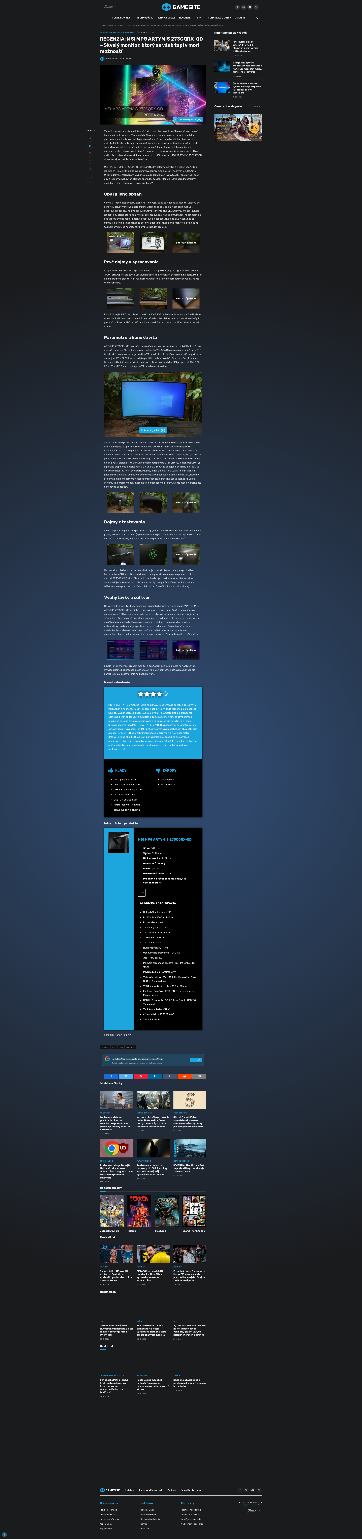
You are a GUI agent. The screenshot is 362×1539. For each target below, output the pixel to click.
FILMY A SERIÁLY (166, 18)
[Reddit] (90, 182)
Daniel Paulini (111, 59)
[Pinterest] (90, 153)
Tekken (131, 1231)
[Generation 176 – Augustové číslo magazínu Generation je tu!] (238, 127)
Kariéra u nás (106, 1524)
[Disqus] (153, 1437)
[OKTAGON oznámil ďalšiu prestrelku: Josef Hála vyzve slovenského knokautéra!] (153, 1254)
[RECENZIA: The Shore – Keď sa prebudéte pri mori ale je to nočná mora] (189, 1148)
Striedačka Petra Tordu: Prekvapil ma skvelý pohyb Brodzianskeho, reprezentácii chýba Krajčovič (115, 1386)
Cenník (144, 1524)
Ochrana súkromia (108, 1514)
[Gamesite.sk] (181, 7)
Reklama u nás (147, 1510)
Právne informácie (108, 1510)
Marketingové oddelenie (192, 1524)
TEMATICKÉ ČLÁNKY (219, 18)
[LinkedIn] (90, 160)
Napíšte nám (106, 1528)
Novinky (104, 1267)
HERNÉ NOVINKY (121, 18)
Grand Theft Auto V (193, 1231)
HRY (199, 18)
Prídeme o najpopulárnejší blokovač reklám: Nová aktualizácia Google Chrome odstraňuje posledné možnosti (116, 1171)
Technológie (180, 1113)
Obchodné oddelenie (190, 1514)
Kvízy (139, 1321)
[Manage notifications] (4, 1534)
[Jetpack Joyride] (112, 1211)
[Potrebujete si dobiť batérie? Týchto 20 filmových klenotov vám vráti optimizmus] (222, 45)
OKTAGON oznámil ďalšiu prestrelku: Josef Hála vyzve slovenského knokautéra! (150, 1276)
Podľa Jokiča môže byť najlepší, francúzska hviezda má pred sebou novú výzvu (153, 1385)
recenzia (130, 1047)
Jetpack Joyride (109, 1231)
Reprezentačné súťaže (112, 1376)
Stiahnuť (255, 106)
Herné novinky (144, 1113)
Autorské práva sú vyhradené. (250, 1505)
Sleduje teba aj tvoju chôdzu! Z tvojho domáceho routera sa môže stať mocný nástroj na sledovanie (247, 67)
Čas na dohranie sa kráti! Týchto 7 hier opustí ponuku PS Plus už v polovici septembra (247, 88)
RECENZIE (184, 18)
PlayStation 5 (144, 1161)
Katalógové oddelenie (191, 1519)
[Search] (257, 18)
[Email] (90, 175)
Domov (103, 25)
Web (142, 892)
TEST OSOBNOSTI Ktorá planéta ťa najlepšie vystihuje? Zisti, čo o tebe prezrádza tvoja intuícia (151, 1330)
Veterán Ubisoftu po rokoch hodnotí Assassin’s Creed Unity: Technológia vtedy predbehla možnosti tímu (153, 1122)
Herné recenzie (181, 1161)
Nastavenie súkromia (109, 1519)
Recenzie (111, 25)
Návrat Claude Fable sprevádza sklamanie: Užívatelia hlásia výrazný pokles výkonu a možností (188, 1122)
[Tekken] (139, 1211)
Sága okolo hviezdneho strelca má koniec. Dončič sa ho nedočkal (189, 1383)
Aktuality (142, 1376)
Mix (101, 1321)
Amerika (177, 1376)
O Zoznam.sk (109, 1503)
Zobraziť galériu (190, 120)
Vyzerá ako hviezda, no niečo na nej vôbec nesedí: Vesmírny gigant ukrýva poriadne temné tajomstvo (189, 1330)
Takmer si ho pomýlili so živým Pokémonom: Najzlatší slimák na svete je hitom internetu (116, 1330)
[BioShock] (167, 1211)
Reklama (147, 1503)
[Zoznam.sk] (254, 1512)
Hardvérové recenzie (125, 25)
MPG (114, 1047)
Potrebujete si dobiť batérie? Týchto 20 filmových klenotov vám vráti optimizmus (245, 46)
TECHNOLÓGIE (145, 18)
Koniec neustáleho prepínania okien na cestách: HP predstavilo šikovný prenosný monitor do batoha (115, 1123)
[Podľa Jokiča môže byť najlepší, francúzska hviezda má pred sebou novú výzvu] (153, 1363)
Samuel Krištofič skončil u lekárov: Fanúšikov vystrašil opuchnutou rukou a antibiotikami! (116, 1276)
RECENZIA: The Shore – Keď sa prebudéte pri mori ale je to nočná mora (188, 1168)
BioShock (160, 1231)
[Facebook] (90, 138)
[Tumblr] (90, 167)
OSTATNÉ (240, 18)
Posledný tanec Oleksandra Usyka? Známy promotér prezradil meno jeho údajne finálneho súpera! (189, 1276)
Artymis (105, 1047)
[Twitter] (90, 146)
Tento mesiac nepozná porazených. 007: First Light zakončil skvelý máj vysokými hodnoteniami (153, 1170)
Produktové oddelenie (191, 1510)
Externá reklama (148, 1514)
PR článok (105, 1113)
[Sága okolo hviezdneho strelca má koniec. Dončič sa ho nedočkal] (189, 1363)
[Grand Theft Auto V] (194, 1211)
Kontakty (187, 1503)
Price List (145, 1528)
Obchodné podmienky (150, 1519)
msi (121, 1047)
